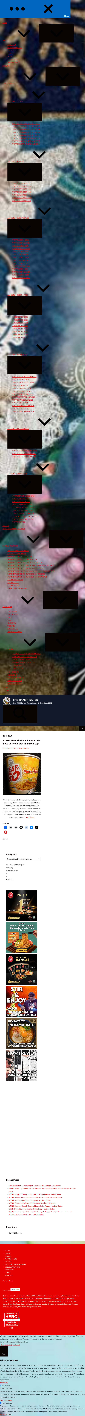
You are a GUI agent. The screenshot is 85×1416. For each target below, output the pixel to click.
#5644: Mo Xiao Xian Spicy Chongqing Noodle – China (29, 1200)
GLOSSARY (11, 623)
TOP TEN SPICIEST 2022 (21, 192)
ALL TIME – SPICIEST (15, 161)
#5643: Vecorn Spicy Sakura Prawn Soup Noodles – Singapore (32, 1203)
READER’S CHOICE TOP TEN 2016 (25, 516)
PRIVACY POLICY (14, 684)
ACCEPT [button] (16, 1345)
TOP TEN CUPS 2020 (20, 275)
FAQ (9, 620)
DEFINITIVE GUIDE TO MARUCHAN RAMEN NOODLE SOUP (30, 565)
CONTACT (6, 690)
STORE (5, 687)
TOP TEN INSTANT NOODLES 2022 (26, 135)
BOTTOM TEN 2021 (19, 331)
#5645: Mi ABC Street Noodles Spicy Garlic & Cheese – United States (35, 1197)
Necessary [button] (4, 1383)
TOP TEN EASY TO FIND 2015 (23, 513)
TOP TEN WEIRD (19, 522)
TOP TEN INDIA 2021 (20, 409)
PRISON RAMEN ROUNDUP (18, 551)
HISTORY (11, 56)
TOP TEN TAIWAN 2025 (21, 388)
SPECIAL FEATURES (10, 546)
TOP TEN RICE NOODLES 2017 (24, 454)
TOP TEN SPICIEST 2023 (21, 189)
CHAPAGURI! (17, 665)
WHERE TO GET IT (14, 681)
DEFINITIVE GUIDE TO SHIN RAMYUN (22, 559)
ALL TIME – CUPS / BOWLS (18, 218)
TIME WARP (12, 611)
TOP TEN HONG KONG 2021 (23, 406)
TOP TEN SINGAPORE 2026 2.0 (24, 377)
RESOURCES (7, 607)
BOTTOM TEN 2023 (20, 326)
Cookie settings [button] (6, 1345)
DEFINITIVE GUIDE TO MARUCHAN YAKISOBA (25, 568)
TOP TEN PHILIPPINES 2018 (23, 411)
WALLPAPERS (12, 629)
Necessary (6, 1385)
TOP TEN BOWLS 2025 (21, 243)
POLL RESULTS (13, 672)
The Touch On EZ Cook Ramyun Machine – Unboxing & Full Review (35, 1186)
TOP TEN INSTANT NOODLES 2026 (26, 124)
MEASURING (12, 675)
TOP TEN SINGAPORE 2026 (23, 382)
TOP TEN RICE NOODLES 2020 (24, 451)
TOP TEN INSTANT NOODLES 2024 (26, 129)
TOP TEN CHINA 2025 (20, 385)
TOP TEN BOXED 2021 (21, 502)
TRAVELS (11, 53)
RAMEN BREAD (13, 586)
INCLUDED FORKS (14, 632)
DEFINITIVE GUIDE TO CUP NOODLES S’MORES (26, 574)
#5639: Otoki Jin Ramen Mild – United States (26, 1215)
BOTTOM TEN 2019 (19, 337)
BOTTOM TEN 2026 (20, 317)
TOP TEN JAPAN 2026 (20, 380)
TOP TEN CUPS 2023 (20, 257)
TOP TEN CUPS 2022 (20, 263)
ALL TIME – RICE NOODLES (18, 429)
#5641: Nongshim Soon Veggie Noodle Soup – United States (32, 1209)
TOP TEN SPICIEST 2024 (21, 186)
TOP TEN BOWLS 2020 (21, 272)
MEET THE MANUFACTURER (13, 529)
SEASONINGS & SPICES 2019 (23, 507)
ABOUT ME (11, 45)
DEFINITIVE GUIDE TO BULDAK (19, 557)
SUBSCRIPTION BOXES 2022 (23, 496)
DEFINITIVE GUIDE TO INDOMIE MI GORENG (25, 562)
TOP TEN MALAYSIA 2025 (22, 391)
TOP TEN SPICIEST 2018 (21, 201)
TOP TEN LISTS (8, 83)
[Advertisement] (42, 1096)
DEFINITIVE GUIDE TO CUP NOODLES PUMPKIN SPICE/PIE (30, 571)
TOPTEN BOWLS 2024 (21, 249)
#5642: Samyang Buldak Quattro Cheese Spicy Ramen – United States (35, 1206)
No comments (24, 748)
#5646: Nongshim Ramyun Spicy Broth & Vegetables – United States (35, 1194)
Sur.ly (15, 1324)
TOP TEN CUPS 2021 (20, 269)
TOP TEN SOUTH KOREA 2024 (24, 397)
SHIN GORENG (18, 668)
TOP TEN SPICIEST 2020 (22, 198)
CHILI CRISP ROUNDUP (16, 554)
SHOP (9, 617)
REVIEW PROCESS (14, 48)
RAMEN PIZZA (13, 583)
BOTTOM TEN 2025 (20, 320)
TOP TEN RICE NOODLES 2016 (24, 457)
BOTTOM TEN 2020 (20, 334)
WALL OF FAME (13, 62)
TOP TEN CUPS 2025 (20, 246)
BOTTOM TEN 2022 (20, 329)
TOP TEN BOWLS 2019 (21, 278)
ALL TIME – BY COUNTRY (17, 354)
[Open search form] (20, 714)
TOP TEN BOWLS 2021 (21, 266)
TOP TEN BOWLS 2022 (21, 260)
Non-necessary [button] (6, 1400)
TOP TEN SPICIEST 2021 (21, 195)
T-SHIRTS (11, 626)
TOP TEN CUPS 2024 (20, 252)
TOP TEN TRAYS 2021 (20, 499)
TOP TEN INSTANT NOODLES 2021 (25, 138)
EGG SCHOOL (12, 614)
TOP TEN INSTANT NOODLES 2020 (26, 141)
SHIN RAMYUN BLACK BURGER (24, 657)
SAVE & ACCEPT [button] (6, 1415)
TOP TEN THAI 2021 (20, 403)
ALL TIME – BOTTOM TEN (17, 295)
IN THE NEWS (12, 59)
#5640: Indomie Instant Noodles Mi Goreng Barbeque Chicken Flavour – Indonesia (40, 1212)
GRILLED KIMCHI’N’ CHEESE (23, 662)
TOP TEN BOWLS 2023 (21, 254)
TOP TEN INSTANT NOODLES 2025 (26, 127)
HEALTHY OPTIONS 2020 (22, 505)
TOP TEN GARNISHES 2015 (22, 510)
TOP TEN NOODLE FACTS (22, 519)
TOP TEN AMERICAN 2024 (22, 400)
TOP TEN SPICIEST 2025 (21, 183)
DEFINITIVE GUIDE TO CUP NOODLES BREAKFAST (27, 577)
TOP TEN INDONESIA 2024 (22, 394)
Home (4, 23)
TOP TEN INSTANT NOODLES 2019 (25, 144)
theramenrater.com (11, 1319)
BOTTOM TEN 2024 (20, 323)
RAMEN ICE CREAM (15, 580)
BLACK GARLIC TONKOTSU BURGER (26, 654)
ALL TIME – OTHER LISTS (17, 474)
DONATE (5, 66)
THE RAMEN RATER (25, 699)
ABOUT (5, 40)
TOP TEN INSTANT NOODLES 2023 (26, 132)
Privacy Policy (8, 1281)
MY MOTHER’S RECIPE (21, 660)
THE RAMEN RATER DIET (17, 588)
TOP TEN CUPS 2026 (20, 240)
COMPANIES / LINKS (15, 678)
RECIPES (10, 649)
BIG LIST (5, 526)
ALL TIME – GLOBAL (15, 102)
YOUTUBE (11, 51)
